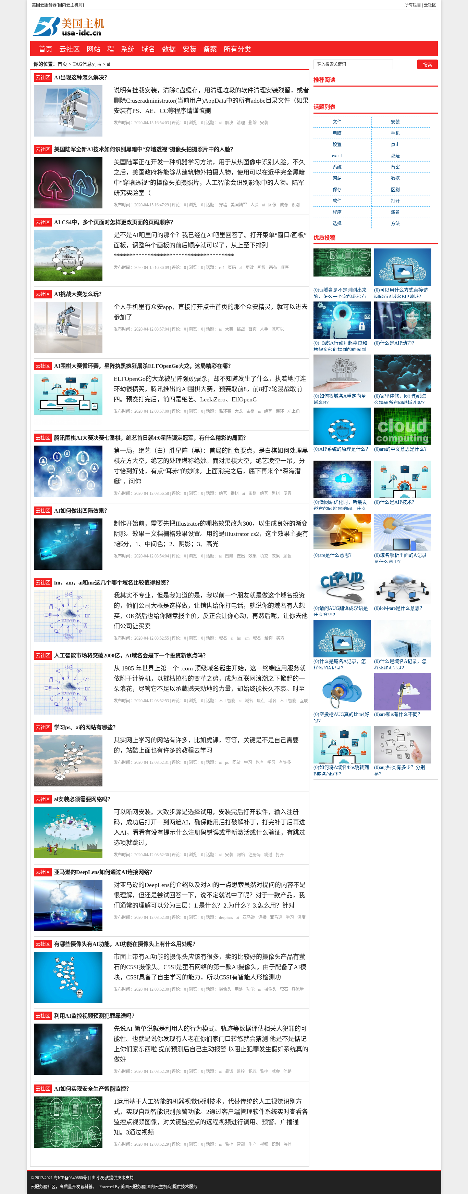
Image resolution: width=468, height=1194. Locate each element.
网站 (93, 49)
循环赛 (225, 411)
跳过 (268, 854)
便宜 (287, 493)
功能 (250, 989)
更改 (250, 267)
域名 (148, 49)
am (247, 638)
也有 (260, 762)
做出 (241, 556)
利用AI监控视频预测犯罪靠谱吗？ (95, 1016)
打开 (280, 854)
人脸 (254, 205)
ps (227, 762)
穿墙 (223, 205)
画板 (261, 267)
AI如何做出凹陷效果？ (82, 511)
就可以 (278, 329)
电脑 (343, 133)
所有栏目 (413, 5)
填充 (264, 556)
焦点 (261, 700)
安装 (189, 49)
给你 (268, 638)
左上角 (293, 411)
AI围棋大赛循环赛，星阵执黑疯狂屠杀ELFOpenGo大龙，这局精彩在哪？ (143, 366)
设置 (343, 144)
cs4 (221, 267)
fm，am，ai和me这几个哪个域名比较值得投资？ (113, 583)
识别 (296, 205)
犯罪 (252, 1071)
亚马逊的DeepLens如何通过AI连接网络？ (104, 872)
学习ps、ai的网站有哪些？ (86, 727)
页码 (232, 267)
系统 (128, 49)
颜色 (287, 556)
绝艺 (268, 411)
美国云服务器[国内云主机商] (58, 5)
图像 (272, 205)
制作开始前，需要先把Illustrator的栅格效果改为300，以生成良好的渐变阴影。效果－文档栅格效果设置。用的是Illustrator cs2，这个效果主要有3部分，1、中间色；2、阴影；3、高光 (211, 534)
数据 (169, 49)
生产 (252, 1144)
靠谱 (229, 1071)
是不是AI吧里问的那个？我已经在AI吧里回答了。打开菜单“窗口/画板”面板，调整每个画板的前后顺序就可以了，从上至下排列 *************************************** (210, 245)
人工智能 (227, 700)
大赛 (229, 329)
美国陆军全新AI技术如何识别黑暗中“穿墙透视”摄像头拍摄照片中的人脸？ (145, 149)
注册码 (254, 854)
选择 (343, 223)
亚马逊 (249, 917)
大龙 (239, 411)
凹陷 (229, 556)
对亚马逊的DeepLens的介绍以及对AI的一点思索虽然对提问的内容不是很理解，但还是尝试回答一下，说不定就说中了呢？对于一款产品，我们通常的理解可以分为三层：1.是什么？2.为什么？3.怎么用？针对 (210, 895)
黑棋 (276, 493)
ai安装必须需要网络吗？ (83, 799)
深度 (301, 917)
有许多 (285, 762)
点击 (401, 144)
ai (220, 122)
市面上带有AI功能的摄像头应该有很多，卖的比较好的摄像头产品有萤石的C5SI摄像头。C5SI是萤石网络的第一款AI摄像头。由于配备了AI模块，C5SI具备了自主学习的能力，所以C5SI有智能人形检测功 (210, 967)
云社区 (430, 5)
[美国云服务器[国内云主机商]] (73, 25)
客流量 (298, 989)
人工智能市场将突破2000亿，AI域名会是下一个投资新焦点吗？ (131, 655)
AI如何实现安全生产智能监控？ (93, 1089)
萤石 (284, 989)
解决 (229, 122)
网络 (241, 854)
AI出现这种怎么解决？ (82, 77)
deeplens (226, 917)
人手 (264, 329)
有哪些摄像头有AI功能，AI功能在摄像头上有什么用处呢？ (126, 944)
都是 (401, 155)
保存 (343, 189)
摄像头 (225, 989)
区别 (401, 189)
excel (342, 155)
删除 (252, 122)
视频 (264, 1144)
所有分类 (237, 49)
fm (239, 638)
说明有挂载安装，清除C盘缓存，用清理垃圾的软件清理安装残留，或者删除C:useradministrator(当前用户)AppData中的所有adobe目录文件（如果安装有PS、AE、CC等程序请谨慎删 (211, 100)
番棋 (235, 493)
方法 (401, 223)
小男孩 (103, 1178)
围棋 (250, 411)
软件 (343, 200)
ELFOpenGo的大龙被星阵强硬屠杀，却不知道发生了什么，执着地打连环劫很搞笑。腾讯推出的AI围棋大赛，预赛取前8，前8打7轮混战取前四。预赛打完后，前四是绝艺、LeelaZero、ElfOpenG (210, 389)
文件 (343, 121)
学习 (248, 762)
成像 (284, 205)
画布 (273, 267)
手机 (401, 133)
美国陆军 (239, 205)
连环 (280, 411)
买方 (280, 638)
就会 (276, 1071)
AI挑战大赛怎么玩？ (79, 294)
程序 (343, 212)
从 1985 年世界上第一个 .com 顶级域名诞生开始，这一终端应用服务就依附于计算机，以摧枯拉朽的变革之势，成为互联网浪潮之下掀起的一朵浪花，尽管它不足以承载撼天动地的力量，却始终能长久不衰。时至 (210, 678)
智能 (241, 1144)
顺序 (285, 267)
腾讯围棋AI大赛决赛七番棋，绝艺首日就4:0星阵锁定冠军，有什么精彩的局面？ (151, 438)
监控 (241, 1071)
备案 (210, 49)
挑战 (241, 329)
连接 (262, 917)
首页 (45, 49)
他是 (287, 1071)
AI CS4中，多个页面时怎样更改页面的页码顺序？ (115, 222)
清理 (241, 122)
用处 (239, 989)
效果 (252, 556)
